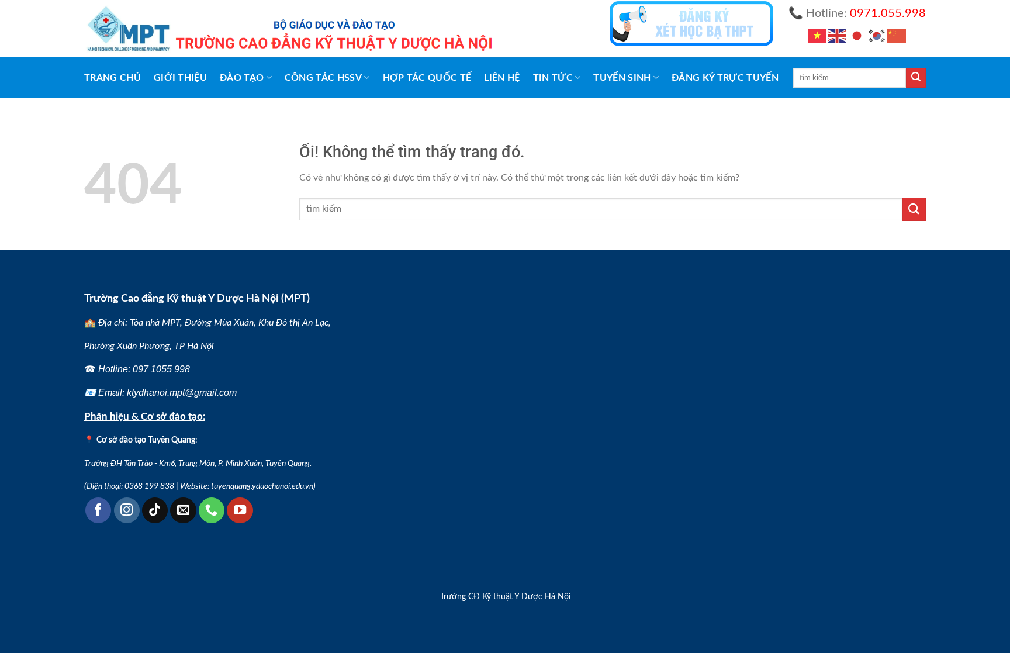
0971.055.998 (888, 13)
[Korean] (877, 36)
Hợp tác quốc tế (427, 77)
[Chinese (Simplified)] (897, 36)
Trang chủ (112, 77)
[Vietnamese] (818, 36)
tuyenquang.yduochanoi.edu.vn (262, 486)
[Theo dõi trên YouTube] (239, 510)
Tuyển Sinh (622, 77)
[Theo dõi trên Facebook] (98, 510)
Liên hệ (502, 77)
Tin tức (553, 77)
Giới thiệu (180, 77)
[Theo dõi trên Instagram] (127, 510)
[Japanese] (857, 36)
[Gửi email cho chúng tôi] (183, 510)
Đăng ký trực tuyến (725, 77)
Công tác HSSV (323, 77)
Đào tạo (242, 77)
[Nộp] (916, 78)
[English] (838, 36)
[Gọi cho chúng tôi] (211, 510)
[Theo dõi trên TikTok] (155, 510)
